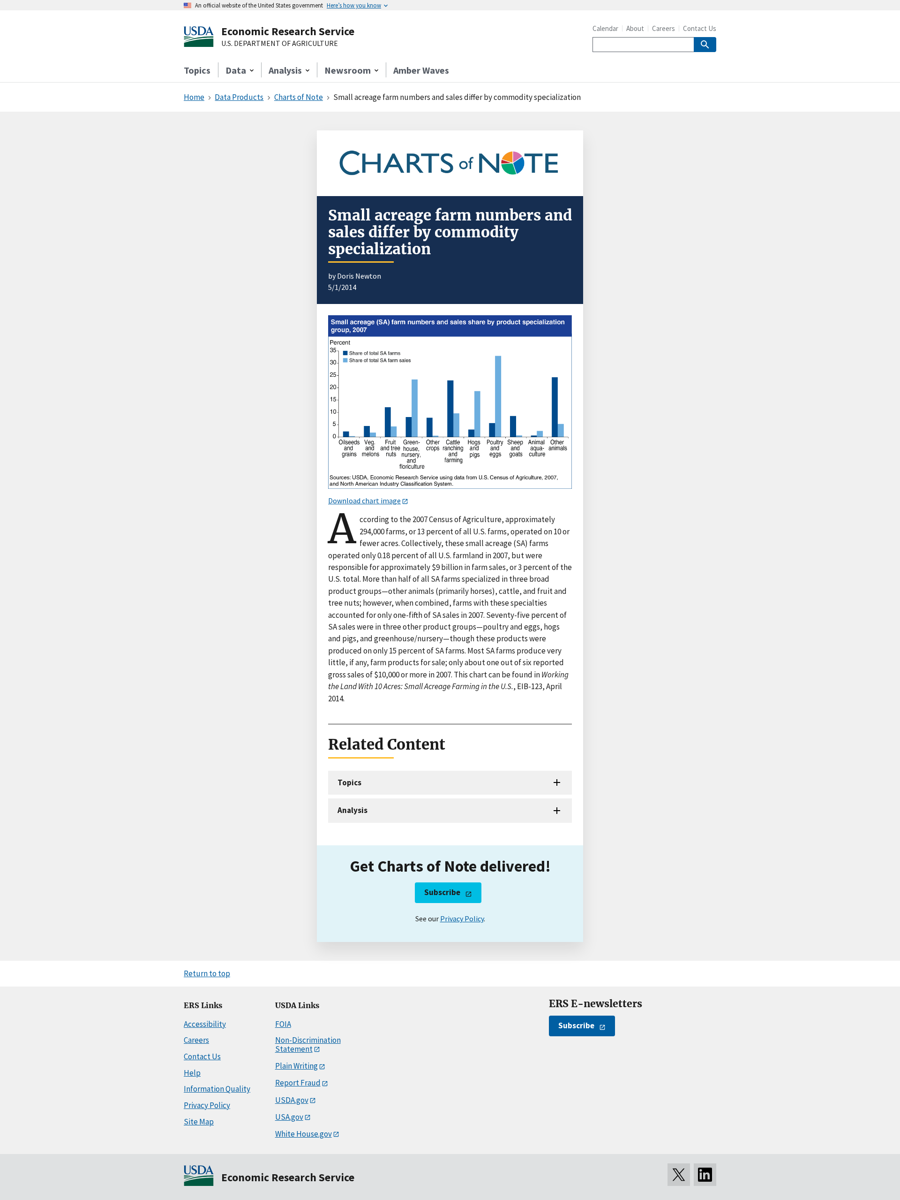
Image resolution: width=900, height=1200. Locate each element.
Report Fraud (298, 1083)
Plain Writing (296, 1066)
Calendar (605, 28)
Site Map (199, 1121)
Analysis (353, 810)
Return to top (207, 973)
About (635, 28)
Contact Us (699, 28)
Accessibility (205, 1024)
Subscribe (442, 892)
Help (192, 1073)
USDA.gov (291, 1100)
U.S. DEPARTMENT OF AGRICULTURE (279, 43)
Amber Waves (421, 70)
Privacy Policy (462, 918)
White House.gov (303, 1134)
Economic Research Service (287, 31)
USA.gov (289, 1117)
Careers (663, 28)
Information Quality (217, 1089)
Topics (197, 70)
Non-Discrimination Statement (308, 1044)
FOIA (283, 1024)
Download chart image (364, 500)
